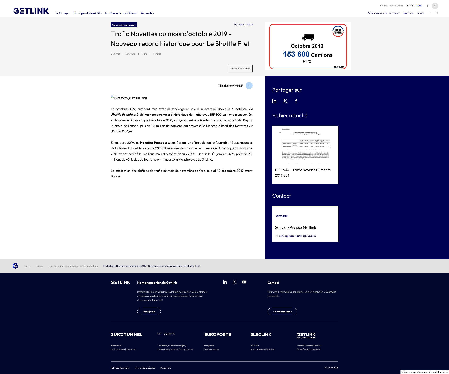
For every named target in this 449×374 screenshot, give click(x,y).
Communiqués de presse (124, 24)
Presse (39, 265)
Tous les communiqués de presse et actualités (73, 265)
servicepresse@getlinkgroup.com (297, 235)
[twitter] (234, 282)
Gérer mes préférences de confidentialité (425, 371)
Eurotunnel (130, 53)
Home (27, 265)
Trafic (144, 53)
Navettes (157, 53)
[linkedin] (225, 282)
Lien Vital (115, 53)
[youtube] (244, 282)
